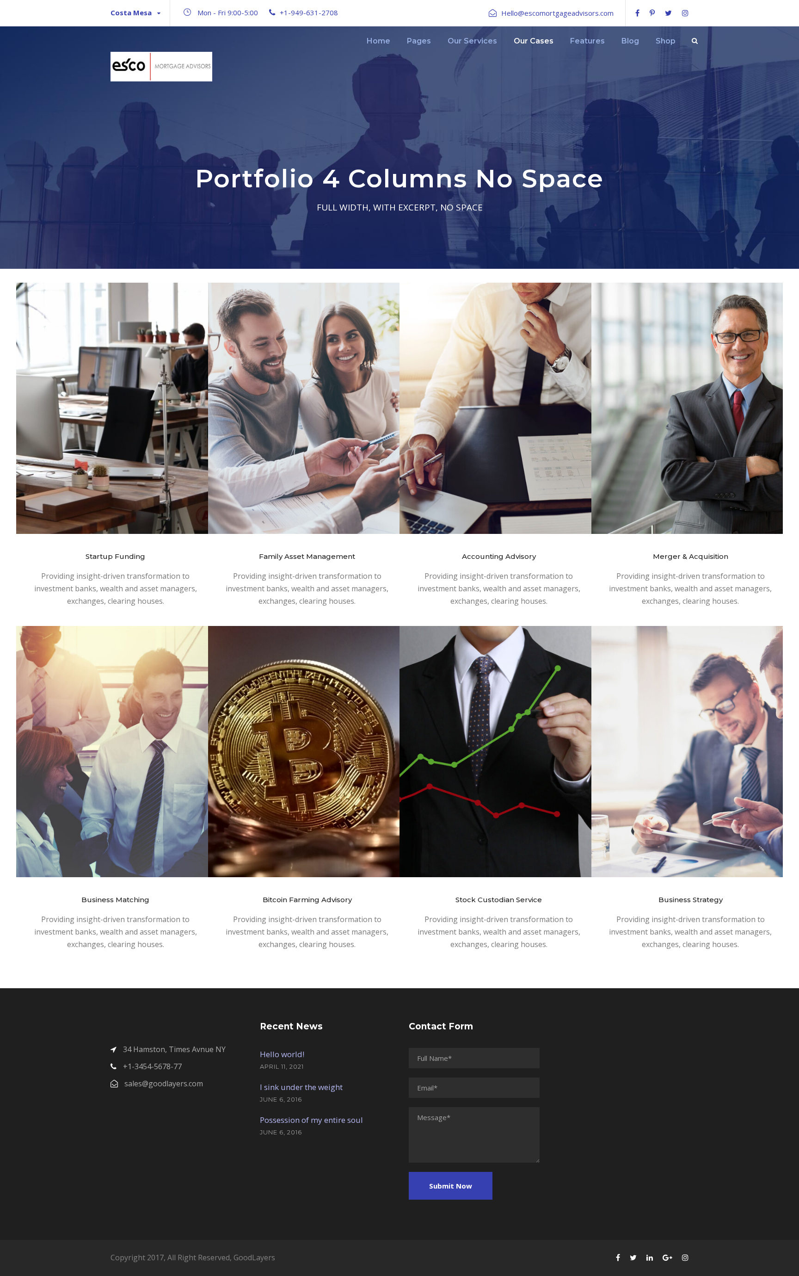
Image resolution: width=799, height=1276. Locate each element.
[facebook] (637, 13)
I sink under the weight (301, 1087)
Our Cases (533, 41)
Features (587, 41)
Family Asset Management (307, 556)
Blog (630, 41)
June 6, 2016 (281, 1099)
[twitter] (668, 13)
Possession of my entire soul (311, 1120)
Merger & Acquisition (690, 556)
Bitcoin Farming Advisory (307, 899)
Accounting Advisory (499, 556)
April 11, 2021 (282, 1066)
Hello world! (282, 1054)
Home (378, 41)
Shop (666, 41)
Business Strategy (690, 899)
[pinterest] (652, 13)
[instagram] (685, 13)
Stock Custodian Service (498, 899)
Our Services (472, 41)
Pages (419, 41)
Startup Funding (115, 556)
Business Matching (115, 899)
